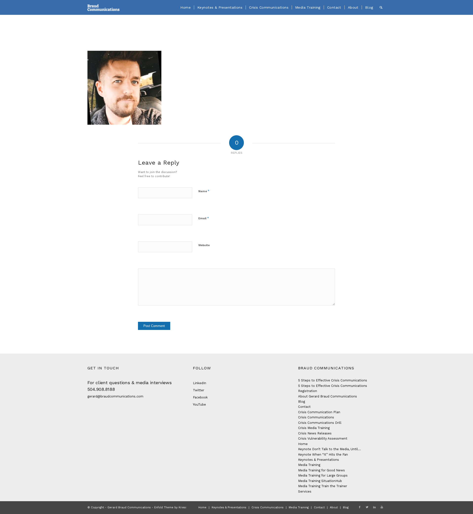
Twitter (198, 390)
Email (203, 218)
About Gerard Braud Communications (327, 396)
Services (304, 491)
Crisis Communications (316, 417)
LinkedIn (199, 383)
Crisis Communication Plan (319, 412)
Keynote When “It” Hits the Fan (323, 454)
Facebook (200, 397)
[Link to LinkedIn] (374, 507)
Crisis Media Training (314, 428)
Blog (301, 401)
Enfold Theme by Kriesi (170, 507)
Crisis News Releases (315, 433)
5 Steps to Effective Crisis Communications (332, 380)
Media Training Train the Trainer (322, 486)
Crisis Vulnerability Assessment (322, 438)
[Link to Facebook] (359, 507)
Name (203, 191)
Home (303, 444)
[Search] (381, 7)
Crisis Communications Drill (319, 423)
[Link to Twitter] (367, 507)
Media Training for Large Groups (323, 475)
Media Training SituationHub (320, 481)
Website (204, 245)
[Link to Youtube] (382, 507)
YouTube (199, 404)
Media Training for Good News (321, 470)
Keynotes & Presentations (318, 460)
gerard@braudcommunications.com (115, 396)
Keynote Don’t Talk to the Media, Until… (329, 449)
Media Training (309, 465)
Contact (304, 407)
